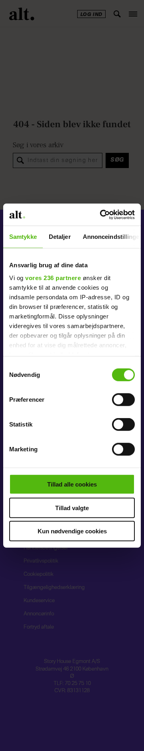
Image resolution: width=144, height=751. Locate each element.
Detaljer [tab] (60, 236)
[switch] (123, 399)
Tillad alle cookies (72, 484)
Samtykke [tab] (23, 236)
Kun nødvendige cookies (72, 531)
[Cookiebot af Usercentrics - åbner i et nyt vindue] (101, 214)
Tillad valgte (72, 507)
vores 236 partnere (53, 277)
